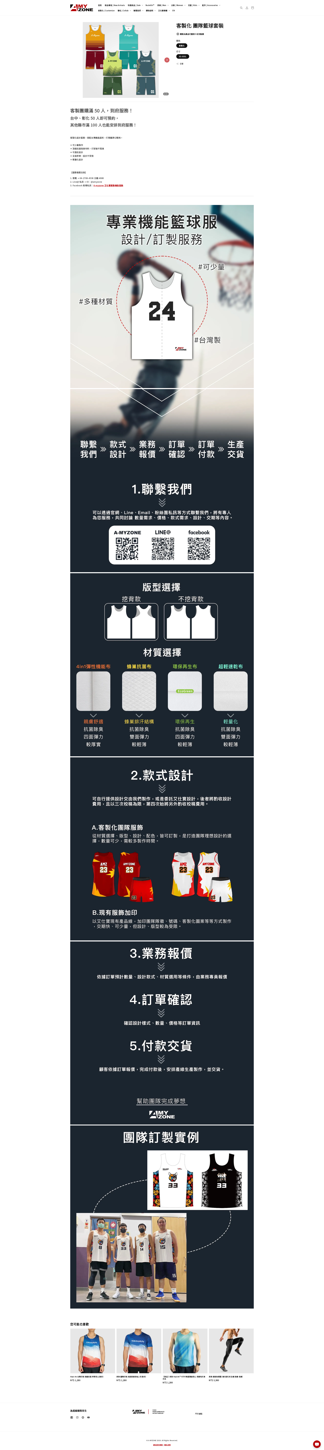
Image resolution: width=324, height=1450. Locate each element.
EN (173, 10)
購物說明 (149, 10)
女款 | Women (177, 5)
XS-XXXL (183, 56)
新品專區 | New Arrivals (115, 5)
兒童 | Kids (192, 5)
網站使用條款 (158, 1445)
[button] (241, 8)
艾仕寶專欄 (162, 10)
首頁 (100, 5)
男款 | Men (161, 5)
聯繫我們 (137, 10)
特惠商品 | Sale (134, 5)
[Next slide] (166, 60)
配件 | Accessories (210, 5)
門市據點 (198, 1413)
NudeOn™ (150, 5)
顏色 (178, 40)
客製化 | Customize (106, 10)
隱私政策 (167, 1445)
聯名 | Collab (123, 10)
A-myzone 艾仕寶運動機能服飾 (108, 185)
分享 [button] (182, 63)
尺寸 (178, 51)
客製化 (182, 45)
